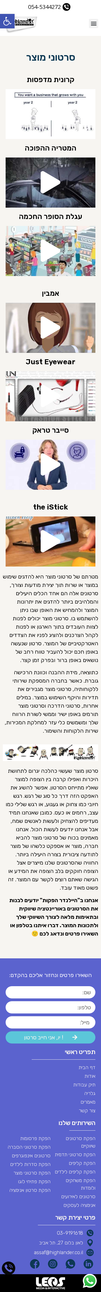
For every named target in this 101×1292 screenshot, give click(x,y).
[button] (7, 21)
